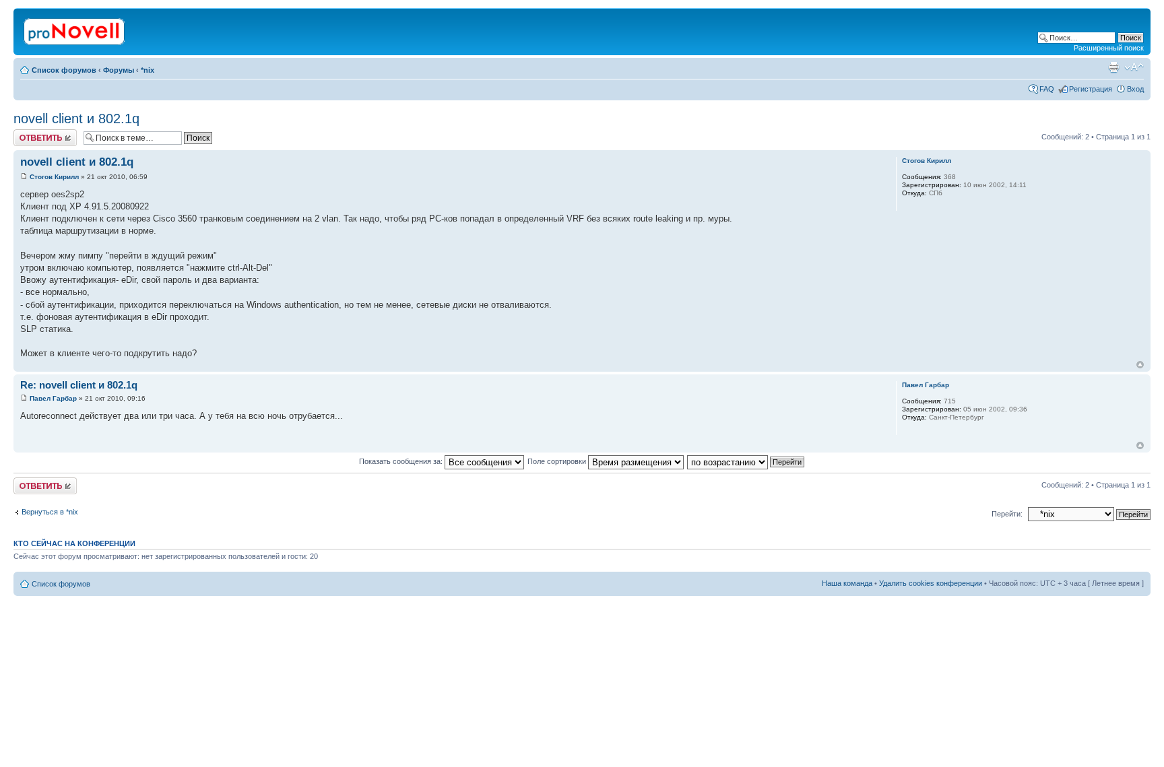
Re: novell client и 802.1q (78, 385)
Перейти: (1007, 514)
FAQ (1046, 89)
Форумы (118, 70)
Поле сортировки (557, 461)
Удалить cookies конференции (930, 583)
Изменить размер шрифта (1134, 67)
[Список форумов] (75, 28)
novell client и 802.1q (76, 118)
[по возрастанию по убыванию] (746, 461)
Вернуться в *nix (50, 512)
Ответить (29, 133)
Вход (1135, 89)
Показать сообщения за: (402, 461)
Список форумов (64, 70)
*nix (147, 70)
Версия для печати (1113, 67)
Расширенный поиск (1109, 48)
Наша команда (847, 583)
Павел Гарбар (53, 398)
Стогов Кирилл (54, 176)
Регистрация (1090, 89)
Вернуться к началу (1140, 364)
